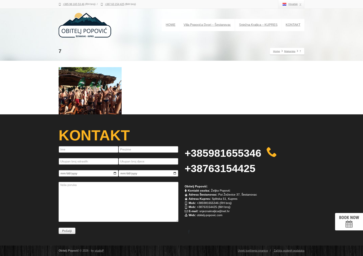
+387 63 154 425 (114, 4)
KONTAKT (293, 24)
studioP (99, 250)
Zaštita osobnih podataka (289, 250)
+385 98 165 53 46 (73, 4)
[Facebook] (189, 231)
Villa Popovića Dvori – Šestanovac (207, 24)
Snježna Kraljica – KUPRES (258, 24)
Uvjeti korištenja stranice (253, 250)
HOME (170, 24)
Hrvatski (293, 4)
